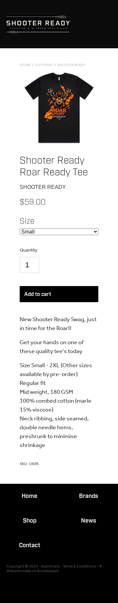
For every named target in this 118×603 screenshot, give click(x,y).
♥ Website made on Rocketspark (54, 569)
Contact (29, 545)
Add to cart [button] (37, 294)
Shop (29, 521)
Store (25, 65)
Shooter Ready (71, 65)
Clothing (44, 65)
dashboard (50, 566)
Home (29, 496)
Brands (88, 496)
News (88, 521)
